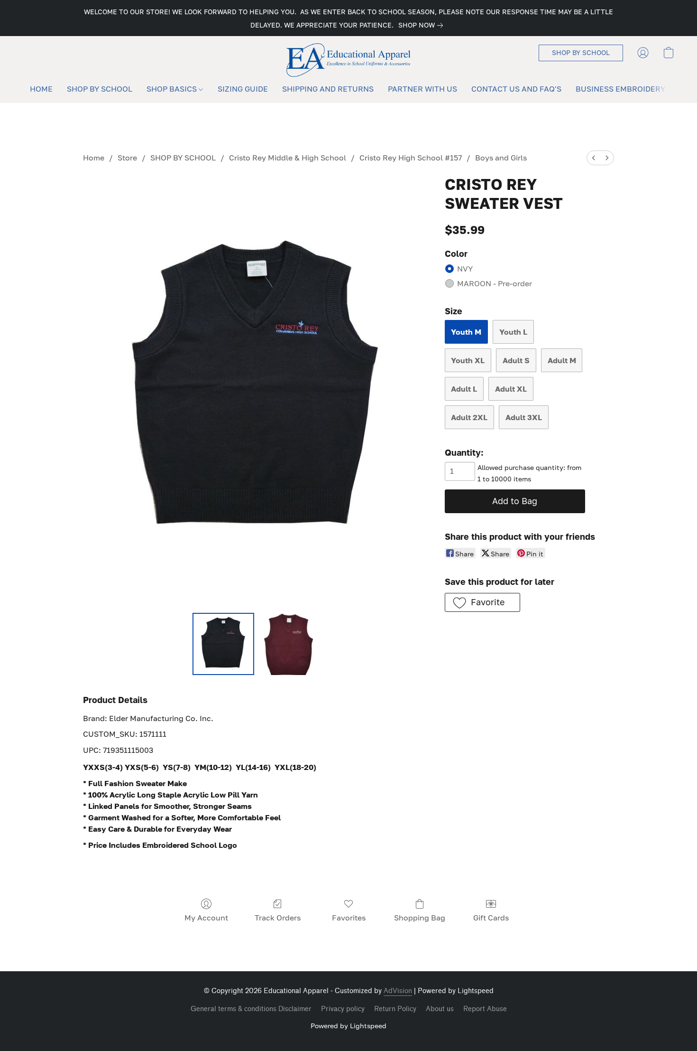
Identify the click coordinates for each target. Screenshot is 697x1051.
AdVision (398, 991)
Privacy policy (343, 1009)
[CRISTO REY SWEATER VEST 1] (289, 644)
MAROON (494, 283)
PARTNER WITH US (422, 89)
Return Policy (395, 1009)
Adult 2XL (469, 417)
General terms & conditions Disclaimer (251, 1009)
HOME (41, 89)
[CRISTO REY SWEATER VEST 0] (223, 644)
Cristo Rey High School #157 (410, 157)
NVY (465, 268)
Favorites (349, 917)
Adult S (516, 360)
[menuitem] (593, 158)
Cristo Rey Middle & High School (287, 157)
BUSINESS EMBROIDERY (620, 89)
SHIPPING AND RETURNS (328, 89)
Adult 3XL (523, 417)
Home (93, 157)
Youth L (513, 332)
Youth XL (468, 360)
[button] (348, 60)
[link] (422, 25)
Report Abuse (485, 1009)
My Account (206, 917)
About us (440, 1009)
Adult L (464, 389)
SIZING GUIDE (243, 89)
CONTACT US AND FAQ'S (516, 89)
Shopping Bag (419, 917)
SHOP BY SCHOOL (99, 89)
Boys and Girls (501, 157)
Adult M (562, 360)
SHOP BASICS (173, 89)
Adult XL (511, 389)
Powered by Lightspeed (348, 1026)
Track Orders (278, 917)
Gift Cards (491, 917)
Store (127, 157)
